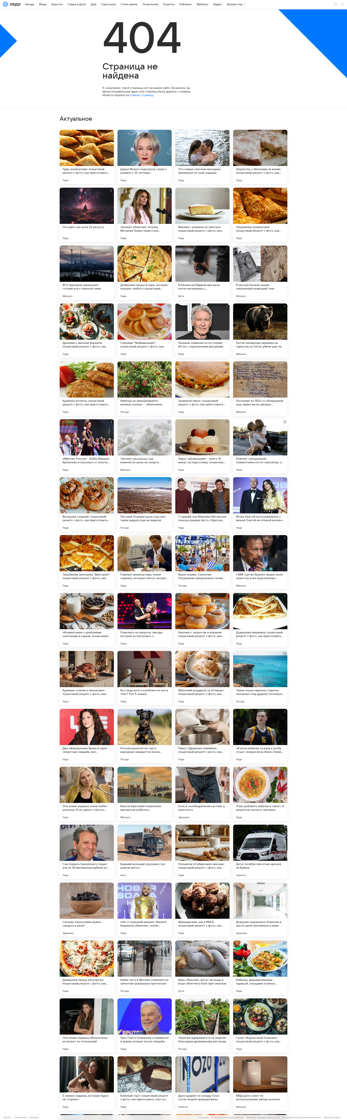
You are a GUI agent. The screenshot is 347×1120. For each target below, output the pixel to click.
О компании (20, 1117)
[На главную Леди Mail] (14, 4)
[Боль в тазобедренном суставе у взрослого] (202, 794)
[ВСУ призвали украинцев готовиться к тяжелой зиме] (87, 273)
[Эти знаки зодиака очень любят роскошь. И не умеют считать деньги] (87, 794)
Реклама (34, 1117)
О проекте (203, 1117)
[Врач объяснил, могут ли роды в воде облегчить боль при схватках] (202, 967)
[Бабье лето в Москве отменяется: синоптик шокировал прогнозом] (144, 967)
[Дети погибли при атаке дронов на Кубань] (260, 852)
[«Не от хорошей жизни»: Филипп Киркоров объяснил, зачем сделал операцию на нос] (144, 910)
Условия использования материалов (301, 1117)
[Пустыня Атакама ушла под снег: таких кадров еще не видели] (144, 504)
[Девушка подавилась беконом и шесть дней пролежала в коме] (260, 910)
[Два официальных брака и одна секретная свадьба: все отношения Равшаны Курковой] (87, 736)
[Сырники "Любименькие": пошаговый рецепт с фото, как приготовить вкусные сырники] (144, 330)
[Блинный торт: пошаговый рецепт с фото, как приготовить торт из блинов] (144, 1083)
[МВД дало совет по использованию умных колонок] (260, 1083)
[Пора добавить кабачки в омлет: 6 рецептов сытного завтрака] (260, 794)
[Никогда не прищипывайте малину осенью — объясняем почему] (144, 388)
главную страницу (141, 95)
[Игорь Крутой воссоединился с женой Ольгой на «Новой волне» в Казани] (260, 504)
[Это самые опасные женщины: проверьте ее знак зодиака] (202, 157)
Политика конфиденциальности (262, 1117)
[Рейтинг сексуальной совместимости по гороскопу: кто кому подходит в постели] (260, 446)
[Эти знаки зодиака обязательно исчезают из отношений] (87, 1025)
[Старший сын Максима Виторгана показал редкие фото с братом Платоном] (202, 504)
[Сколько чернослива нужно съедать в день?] (87, 910)
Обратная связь (332, 1117)
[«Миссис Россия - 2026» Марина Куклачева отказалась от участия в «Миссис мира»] (87, 446)
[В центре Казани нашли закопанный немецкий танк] (260, 273)
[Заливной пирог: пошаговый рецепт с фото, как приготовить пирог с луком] (202, 388)
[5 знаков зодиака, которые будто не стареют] (87, 1083)
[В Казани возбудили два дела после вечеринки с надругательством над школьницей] (202, 273)
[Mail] (5, 4)
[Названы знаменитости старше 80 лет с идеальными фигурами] (202, 330)
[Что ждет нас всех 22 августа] (87, 215)
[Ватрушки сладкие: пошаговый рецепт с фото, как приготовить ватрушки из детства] (87, 504)
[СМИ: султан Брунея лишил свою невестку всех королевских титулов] (260, 562)
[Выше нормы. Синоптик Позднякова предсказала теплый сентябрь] (202, 562)
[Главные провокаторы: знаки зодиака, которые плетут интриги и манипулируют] (144, 562)
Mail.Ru (7, 1117)
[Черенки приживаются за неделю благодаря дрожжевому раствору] (202, 1025)
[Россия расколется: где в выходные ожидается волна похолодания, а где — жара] (144, 736)
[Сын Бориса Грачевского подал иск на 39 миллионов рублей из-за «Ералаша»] (87, 852)
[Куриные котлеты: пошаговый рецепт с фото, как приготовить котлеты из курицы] (87, 388)
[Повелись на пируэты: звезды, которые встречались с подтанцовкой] (144, 620)
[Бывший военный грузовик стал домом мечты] (144, 852)
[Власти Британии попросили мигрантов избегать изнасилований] (144, 794)
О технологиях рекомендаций (227, 1117)
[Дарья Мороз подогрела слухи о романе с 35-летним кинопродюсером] (144, 157)
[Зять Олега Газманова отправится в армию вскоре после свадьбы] (144, 1025)
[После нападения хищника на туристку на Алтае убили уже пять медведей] (260, 330)
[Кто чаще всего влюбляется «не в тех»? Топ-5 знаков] (144, 678)
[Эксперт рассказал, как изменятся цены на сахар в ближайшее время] (144, 446)
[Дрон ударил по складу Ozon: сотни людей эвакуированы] (202, 1083)
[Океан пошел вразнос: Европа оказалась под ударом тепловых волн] (260, 678)
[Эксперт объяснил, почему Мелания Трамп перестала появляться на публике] (144, 215)
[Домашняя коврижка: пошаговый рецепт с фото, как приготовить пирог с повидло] (260, 620)
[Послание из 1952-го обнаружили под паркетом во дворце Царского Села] (260, 388)
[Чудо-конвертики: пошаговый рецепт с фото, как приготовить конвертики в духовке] (87, 157)
